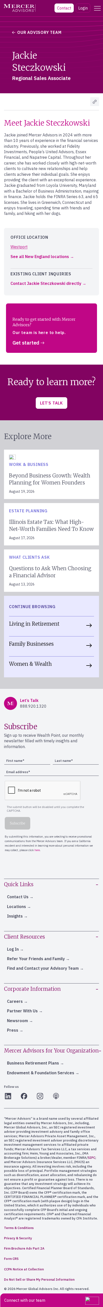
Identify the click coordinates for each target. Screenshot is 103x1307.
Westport (19, 246)
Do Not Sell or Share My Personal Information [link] (39, 1279)
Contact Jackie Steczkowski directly (45, 283)
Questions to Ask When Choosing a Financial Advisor (50, 572)
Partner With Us (22, 1010)
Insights (15, 916)
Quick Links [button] (19, 884)
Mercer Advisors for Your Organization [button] (51, 1050)
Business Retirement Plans (33, 1063)
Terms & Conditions (19, 1228)
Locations (16, 906)
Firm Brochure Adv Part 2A (24, 1248)
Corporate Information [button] (32, 989)
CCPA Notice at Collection (24, 1269)
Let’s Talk (51, 402)
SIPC (91, 1158)
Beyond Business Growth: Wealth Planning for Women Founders (49, 479)
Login (83, 8)
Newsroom (17, 1020)
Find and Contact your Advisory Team (43, 968)
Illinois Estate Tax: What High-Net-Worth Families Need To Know (51, 525)
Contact (64, 8)
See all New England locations (39, 256)
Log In (13, 949)
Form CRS (11, 1259)
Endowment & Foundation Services (40, 1072)
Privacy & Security (18, 1238)
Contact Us (17, 896)
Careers (15, 1001)
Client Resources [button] (24, 937)
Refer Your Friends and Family (36, 958)
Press (12, 1030)
